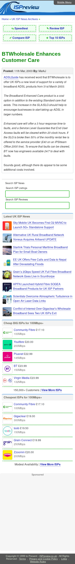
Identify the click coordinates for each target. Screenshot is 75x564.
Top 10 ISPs (57, 38)
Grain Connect (23, 440)
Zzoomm (19, 452)
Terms (22, 558)
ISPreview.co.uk (48, 556)
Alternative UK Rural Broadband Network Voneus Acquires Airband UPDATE (38, 237)
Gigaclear (20, 416)
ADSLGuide (11, 77)
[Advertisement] (37, 513)
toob (16, 428)
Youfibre (19, 342)
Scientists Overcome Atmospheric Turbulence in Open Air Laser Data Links (42, 298)
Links (64, 558)
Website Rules (38, 561)
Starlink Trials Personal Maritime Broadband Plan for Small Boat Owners (40, 249)
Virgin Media (21, 378)
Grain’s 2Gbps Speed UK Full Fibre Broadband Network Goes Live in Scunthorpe (42, 274)
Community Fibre (24, 330)
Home (5, 19)
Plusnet (18, 354)
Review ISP (57, 28)
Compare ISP (21, 38)
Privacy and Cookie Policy (43, 558)
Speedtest (21, 28)
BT (15, 366)
